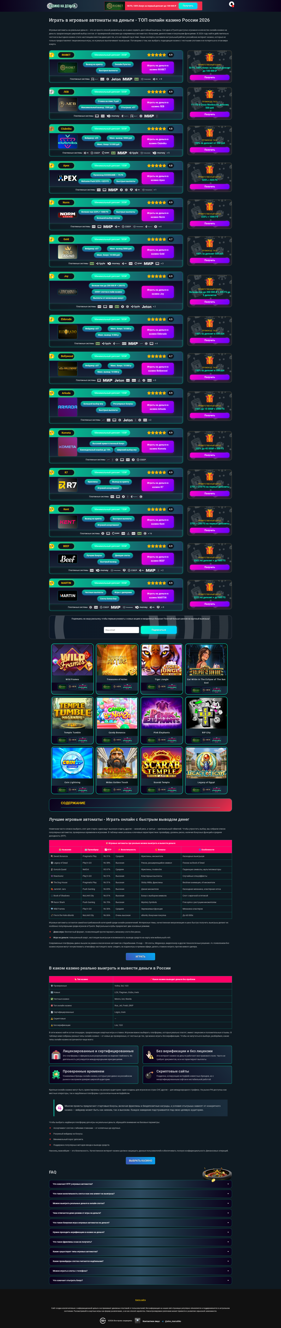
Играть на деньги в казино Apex (157, 178)
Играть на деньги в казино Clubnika (157, 141)
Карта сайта (140, 1300)
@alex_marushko (173, 1321)
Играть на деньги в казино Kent (157, 522)
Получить (188, 5)
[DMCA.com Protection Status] (137, 1321)
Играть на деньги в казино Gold (157, 251)
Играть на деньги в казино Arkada (157, 407)
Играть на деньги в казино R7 (157, 485)
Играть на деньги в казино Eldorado (157, 331)
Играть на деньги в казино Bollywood (157, 368)
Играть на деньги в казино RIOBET (157, 67)
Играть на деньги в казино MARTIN (157, 595)
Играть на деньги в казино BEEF (157, 558)
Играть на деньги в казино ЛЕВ (157, 104)
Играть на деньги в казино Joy (157, 291)
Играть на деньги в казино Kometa (157, 446)
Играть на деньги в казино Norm (157, 215)
